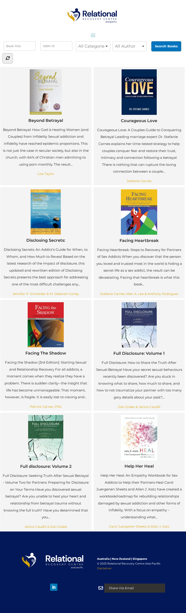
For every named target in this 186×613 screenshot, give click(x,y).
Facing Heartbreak (139, 240)
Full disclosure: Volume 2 (45, 466)
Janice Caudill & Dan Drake (45, 527)
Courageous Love (139, 120)
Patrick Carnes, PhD (46, 407)
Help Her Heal (139, 466)
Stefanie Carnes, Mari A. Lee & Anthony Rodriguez (139, 294)
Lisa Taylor (45, 174)
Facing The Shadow (45, 353)
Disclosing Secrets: (45, 240)
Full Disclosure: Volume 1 (139, 353)
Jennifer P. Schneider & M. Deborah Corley (45, 294)
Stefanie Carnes (139, 181)
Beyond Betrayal (45, 120)
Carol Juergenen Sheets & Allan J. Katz (139, 526)
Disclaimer (104, 568)
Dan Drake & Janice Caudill (139, 407)
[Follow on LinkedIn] (53, 587)
